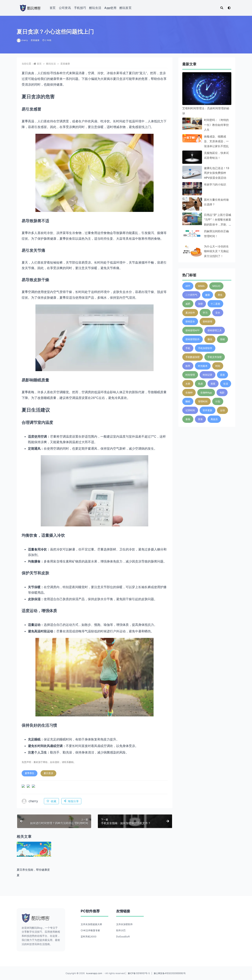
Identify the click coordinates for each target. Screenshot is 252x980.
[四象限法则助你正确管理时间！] (192, 234)
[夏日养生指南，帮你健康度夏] (34, 849)
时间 (217, 365)
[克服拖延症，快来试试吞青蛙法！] (192, 157)
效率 (187, 365)
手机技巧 (80, 8)
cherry (24, 40)
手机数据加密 (192, 357)
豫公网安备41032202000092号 (170, 973)
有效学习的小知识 (215, 184)
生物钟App (206, 392)
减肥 (187, 303)
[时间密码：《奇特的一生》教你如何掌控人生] (192, 123)
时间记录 (207, 374)
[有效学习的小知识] (192, 192)
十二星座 (215, 303)
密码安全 (190, 321)
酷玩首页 (126, 8)
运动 (222, 410)
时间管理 (190, 374)
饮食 (200, 419)
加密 (200, 303)
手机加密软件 (205, 348)
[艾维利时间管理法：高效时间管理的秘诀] (206, 89)
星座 (222, 374)
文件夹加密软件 (124, 924)
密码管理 (207, 321)
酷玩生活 (95, 8)
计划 (217, 401)
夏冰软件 (190, 312)
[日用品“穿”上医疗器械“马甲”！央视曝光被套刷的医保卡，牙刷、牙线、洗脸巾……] (192, 218)
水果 (187, 383)
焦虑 (200, 383)
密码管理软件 (192, 339)
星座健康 (35, 40)
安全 (217, 312)
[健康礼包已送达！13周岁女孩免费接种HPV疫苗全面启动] (192, 173)
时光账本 (203, 365)
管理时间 (203, 401)
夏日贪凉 (48, 773)
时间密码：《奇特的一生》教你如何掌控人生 (216, 124)
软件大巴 (121, 930)
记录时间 (190, 410)
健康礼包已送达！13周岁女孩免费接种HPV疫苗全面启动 (216, 172)
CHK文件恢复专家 (90, 930)
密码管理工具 (215, 330)
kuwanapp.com (94, 973)
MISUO (216, 286)
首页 (53, 8)
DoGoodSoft (123, 936)
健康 (207, 294)
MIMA (201, 286)
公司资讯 (65, 8)
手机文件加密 (215, 357)
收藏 (53, 801)
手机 (187, 348)
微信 (210, 339)
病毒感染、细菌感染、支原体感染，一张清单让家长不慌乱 (216, 141)
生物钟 (189, 392)
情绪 (222, 339)
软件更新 (207, 410)
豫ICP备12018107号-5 (139, 973)
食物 (187, 419)
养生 (220, 294)
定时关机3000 (88, 936)
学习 (205, 312)
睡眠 (187, 401)
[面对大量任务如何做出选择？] (192, 207)
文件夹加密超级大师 (91, 924)
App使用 (110, 8)
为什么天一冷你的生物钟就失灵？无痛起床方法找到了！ (216, 251)
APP (187, 286)
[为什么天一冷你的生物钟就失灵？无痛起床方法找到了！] (192, 250)
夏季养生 (29, 773)
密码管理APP (192, 330)
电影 (222, 392)
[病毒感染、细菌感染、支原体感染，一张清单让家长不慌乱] (192, 138)
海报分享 (73, 801)
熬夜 (213, 383)
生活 (225, 383)
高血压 (214, 419)
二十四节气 (191, 294)
